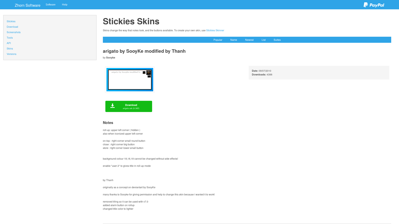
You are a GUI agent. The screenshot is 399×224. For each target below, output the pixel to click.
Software (50, 4)
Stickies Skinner (215, 30)
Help (64, 4)
